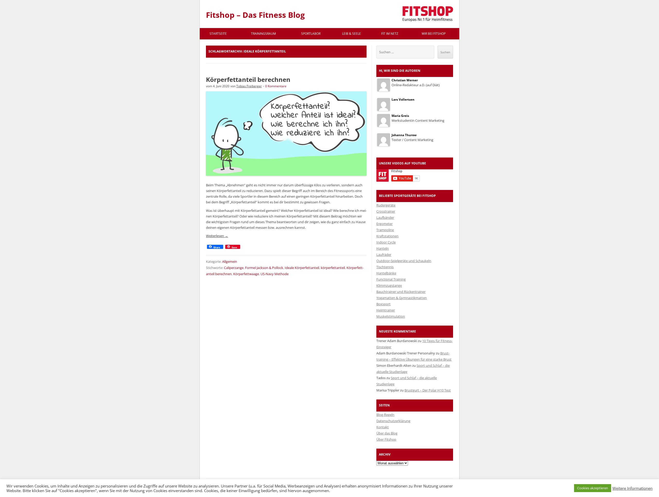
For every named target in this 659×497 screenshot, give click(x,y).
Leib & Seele (351, 33)
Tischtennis (385, 267)
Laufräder (383, 254)
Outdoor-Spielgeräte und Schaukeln (403, 260)
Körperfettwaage (246, 274)
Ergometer (384, 223)
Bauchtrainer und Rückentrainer (401, 291)
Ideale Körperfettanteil (302, 267)
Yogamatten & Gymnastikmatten (401, 297)
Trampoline (385, 230)
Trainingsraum (263, 33)
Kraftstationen (387, 236)
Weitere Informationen (632, 488)
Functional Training (391, 279)
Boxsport (383, 304)
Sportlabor (310, 33)
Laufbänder (385, 217)
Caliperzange (234, 267)
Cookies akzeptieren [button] (592, 488)
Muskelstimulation (390, 316)
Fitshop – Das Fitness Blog (255, 15)
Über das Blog (386, 433)
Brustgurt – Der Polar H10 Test (427, 390)
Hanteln (382, 248)
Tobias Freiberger (249, 86)
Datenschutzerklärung (393, 420)
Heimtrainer (385, 310)
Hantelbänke (386, 273)
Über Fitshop (386, 439)
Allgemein (229, 261)
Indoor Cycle (386, 242)
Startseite (218, 33)
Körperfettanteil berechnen (248, 79)
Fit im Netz (389, 33)
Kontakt (382, 427)
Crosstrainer (385, 211)
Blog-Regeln (385, 414)
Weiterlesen (217, 235)
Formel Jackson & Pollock (264, 267)
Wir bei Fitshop (434, 33)
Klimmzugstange (389, 285)
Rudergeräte (385, 205)
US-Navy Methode (275, 274)
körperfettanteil (333, 267)
